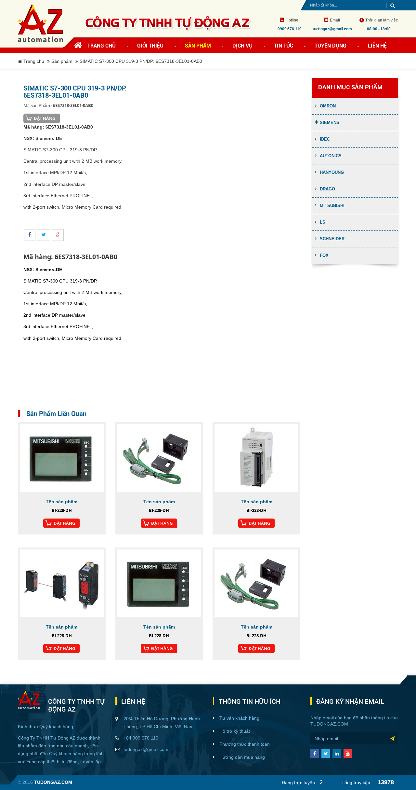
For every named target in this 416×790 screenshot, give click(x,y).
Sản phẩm (61, 61)
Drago (327, 189)
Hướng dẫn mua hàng (242, 757)
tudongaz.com (329, 724)
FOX (324, 255)
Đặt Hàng (44, 118)
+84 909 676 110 (141, 738)
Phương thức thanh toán (244, 744)
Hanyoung (332, 172)
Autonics (331, 155)
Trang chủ (101, 46)
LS (322, 222)
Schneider (332, 238)
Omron (328, 106)
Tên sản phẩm (61, 501)
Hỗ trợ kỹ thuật (234, 731)
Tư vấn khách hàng (239, 718)
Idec (325, 139)
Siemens (329, 122)
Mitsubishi (332, 205)
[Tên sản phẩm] (62, 458)
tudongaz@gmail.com (146, 749)
